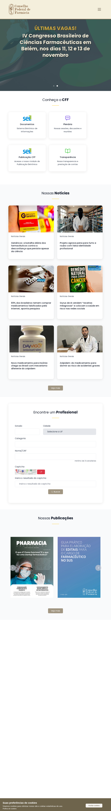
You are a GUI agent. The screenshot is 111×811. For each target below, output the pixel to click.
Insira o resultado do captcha (30, 478)
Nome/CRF (21, 450)
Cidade (46, 426)
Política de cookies (10, 809)
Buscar (56, 491)
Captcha (19, 466)
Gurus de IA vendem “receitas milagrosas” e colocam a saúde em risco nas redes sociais (79, 305)
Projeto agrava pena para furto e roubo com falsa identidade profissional (78, 245)
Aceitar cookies (94, 806)
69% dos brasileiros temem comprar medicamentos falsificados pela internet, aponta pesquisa (31, 305)
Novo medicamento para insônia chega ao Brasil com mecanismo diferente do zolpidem (29, 365)
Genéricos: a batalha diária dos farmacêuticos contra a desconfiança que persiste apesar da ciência (30, 247)
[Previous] (6, 52)
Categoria (20, 438)
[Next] (105, 52)
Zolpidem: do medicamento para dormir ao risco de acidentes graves (80, 364)
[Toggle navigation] (99, 9)
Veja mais (55, 388)
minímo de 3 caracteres (85, 461)
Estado (18, 426)
